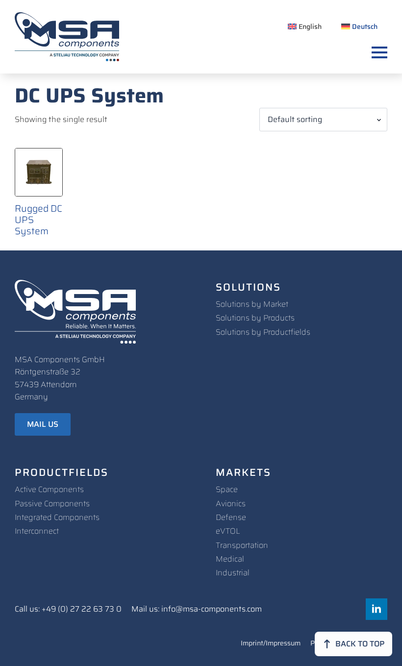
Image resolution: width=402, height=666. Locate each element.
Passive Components (52, 503)
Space (227, 489)
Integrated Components (57, 517)
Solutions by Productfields (263, 332)
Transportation (242, 545)
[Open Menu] (379, 52)
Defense (231, 517)
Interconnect (37, 531)
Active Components (49, 489)
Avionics (231, 503)
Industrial (233, 573)
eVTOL (228, 531)
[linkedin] (376, 609)
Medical (230, 559)
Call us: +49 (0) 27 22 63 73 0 (68, 609)
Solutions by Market (252, 304)
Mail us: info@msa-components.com (196, 609)
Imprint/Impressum (271, 644)
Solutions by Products (255, 318)
